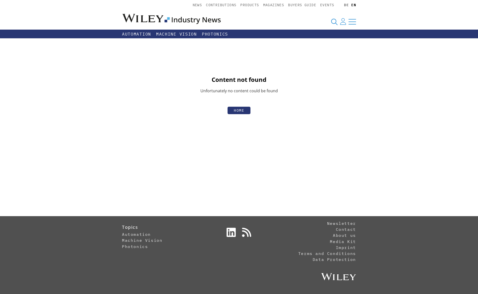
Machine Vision (176, 34)
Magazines (273, 5)
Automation (136, 34)
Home (239, 110)
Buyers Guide (302, 5)
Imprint (346, 247)
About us (344, 235)
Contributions (221, 5)
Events (327, 5)
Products (249, 5)
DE (346, 5)
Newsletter (341, 223)
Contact (346, 229)
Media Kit (343, 241)
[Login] (343, 22)
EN (353, 5)
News (197, 5)
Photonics (215, 34)
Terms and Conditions (327, 253)
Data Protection (334, 259)
